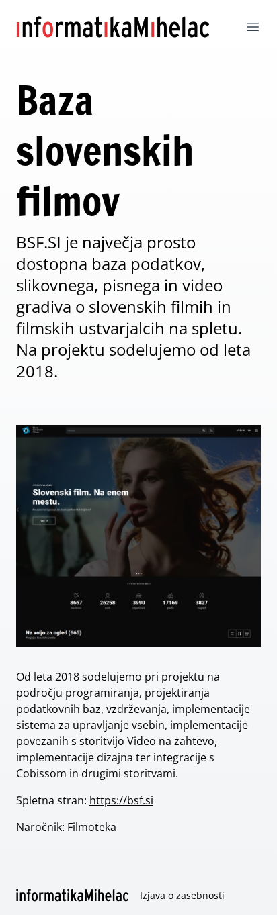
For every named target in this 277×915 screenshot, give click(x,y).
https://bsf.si (121, 800)
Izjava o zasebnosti (182, 895)
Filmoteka (91, 827)
